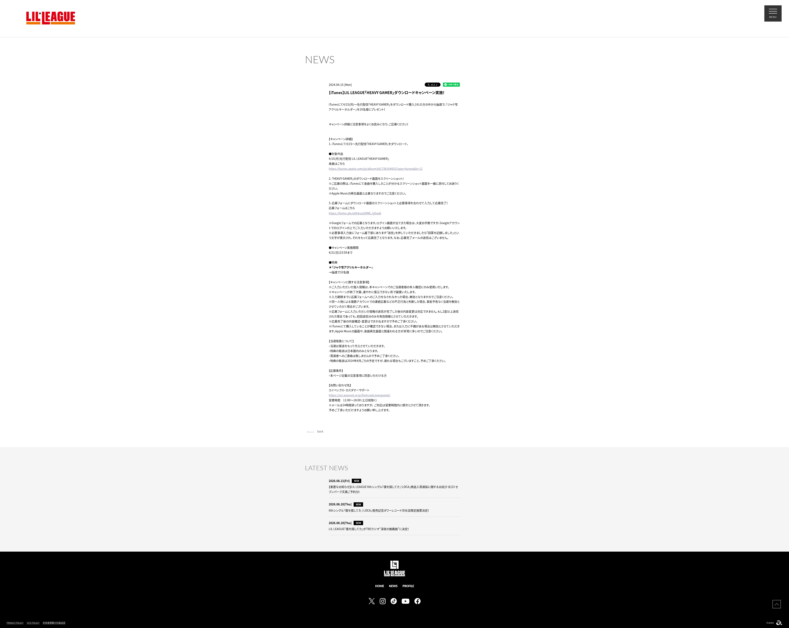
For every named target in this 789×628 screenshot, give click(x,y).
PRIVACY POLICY (15, 623)
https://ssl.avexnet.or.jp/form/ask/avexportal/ (359, 395)
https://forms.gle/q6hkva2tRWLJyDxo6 (355, 213)
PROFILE (408, 586)
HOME (379, 586)
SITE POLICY (33, 623)
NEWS (393, 586)
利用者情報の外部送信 (54, 623)
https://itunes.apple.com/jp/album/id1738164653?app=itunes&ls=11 (376, 169)
